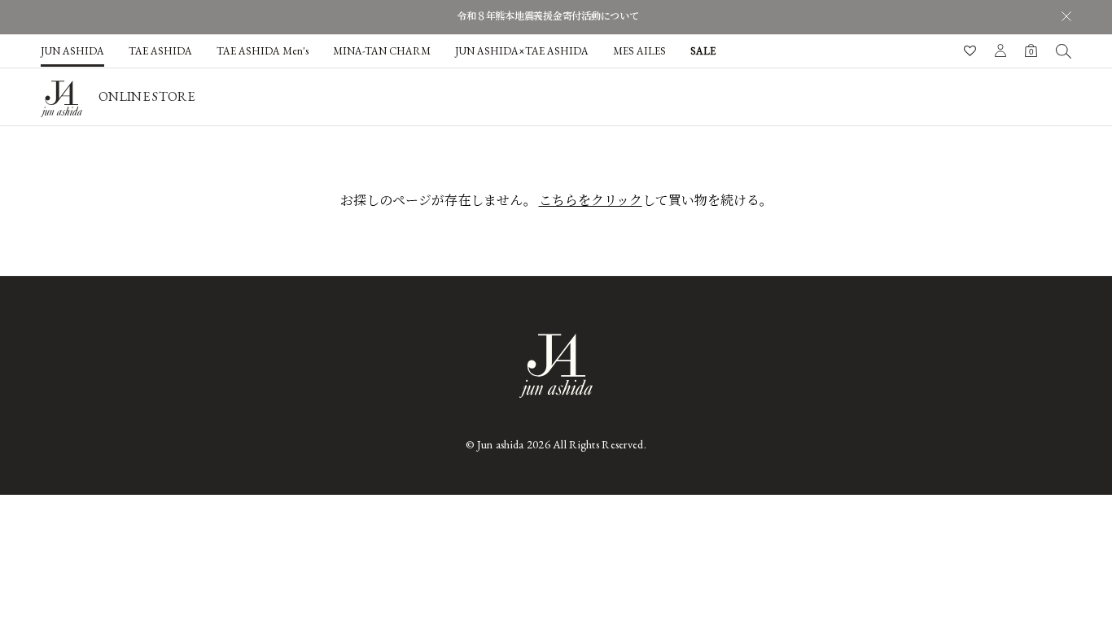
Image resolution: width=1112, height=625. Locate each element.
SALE (703, 51)
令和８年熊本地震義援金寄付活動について (547, 16)
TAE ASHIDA (160, 51)
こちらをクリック (590, 200)
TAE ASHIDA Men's (263, 51)
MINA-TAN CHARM (382, 51)
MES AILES (639, 51)
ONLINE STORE (147, 96)
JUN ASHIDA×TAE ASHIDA (522, 51)
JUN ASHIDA (72, 51)
